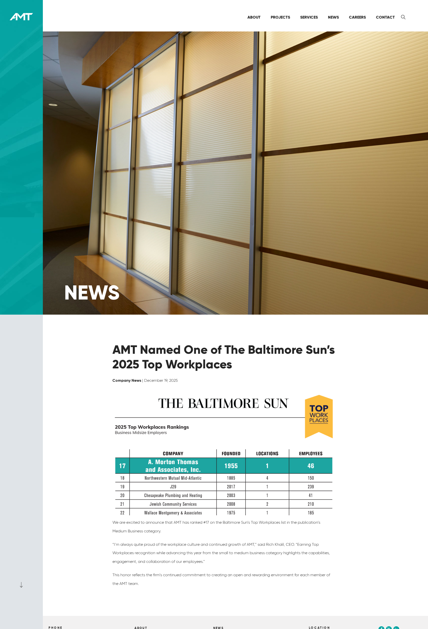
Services (309, 17)
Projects (280, 17)
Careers (357, 17)
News (333, 17)
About (254, 17)
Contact (385, 17)
